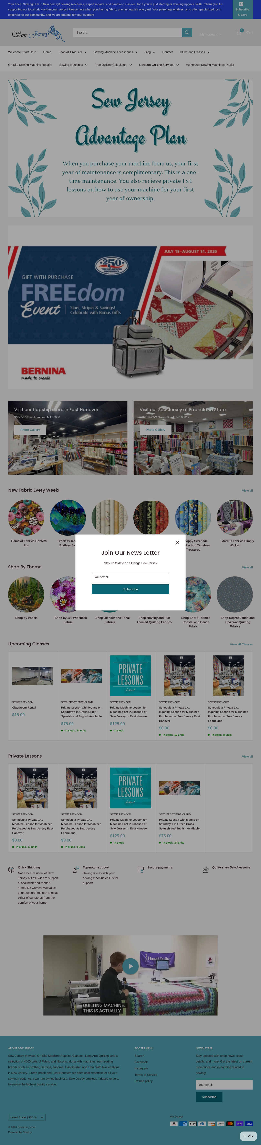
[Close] (177, 542)
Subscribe (130, 589)
